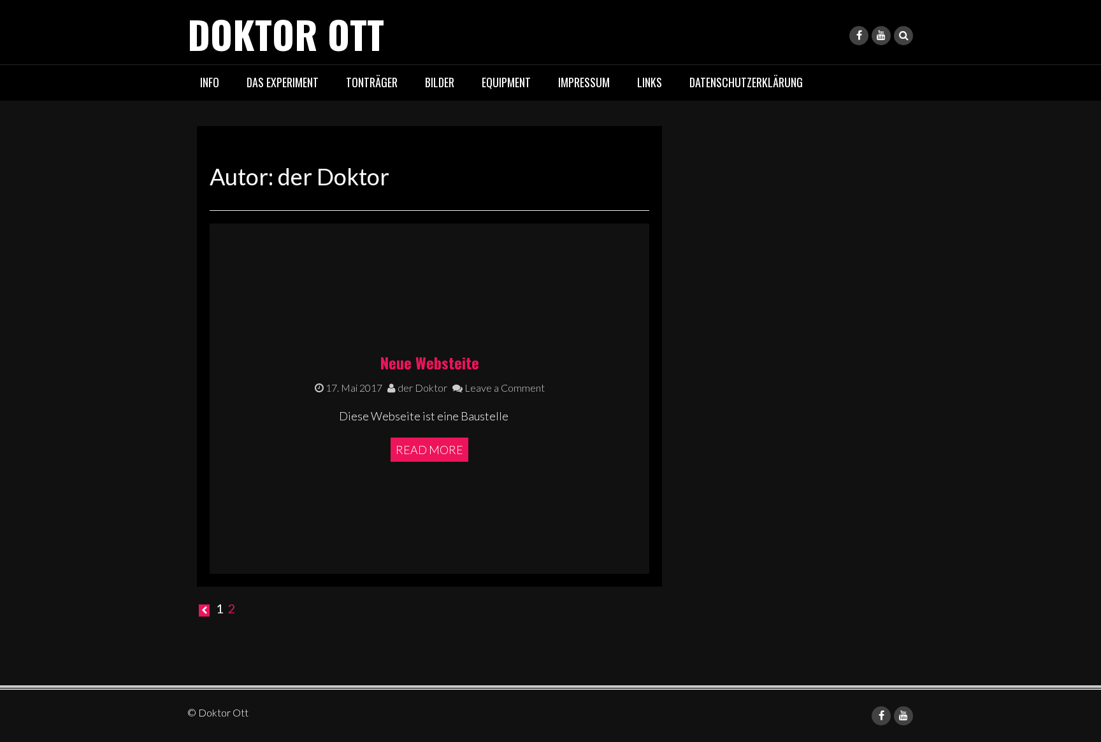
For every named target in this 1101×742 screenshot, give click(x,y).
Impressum (584, 82)
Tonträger (372, 82)
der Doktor (421, 388)
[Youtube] (881, 35)
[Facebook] (858, 35)
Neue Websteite (429, 362)
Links (649, 82)
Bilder (439, 82)
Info (209, 82)
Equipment (506, 82)
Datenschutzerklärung (746, 82)
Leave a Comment (504, 388)
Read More (429, 450)
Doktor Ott (285, 33)
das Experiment (283, 82)
